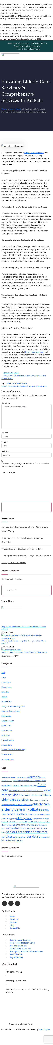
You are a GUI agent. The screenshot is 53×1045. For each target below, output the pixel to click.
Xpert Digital (44, 1029)
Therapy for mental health (13, 562)
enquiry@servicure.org (27, 46)
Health (4, 696)
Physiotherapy (7, 740)
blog (5, 375)
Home (4, 108)
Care (10, 375)
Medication (6, 716)
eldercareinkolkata (37, 791)
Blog (12, 925)
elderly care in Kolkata (34, 152)
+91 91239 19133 (27, 43)
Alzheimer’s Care (22, 777)
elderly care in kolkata (21, 809)
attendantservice (6, 781)
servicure (33, 836)
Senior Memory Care (19, 837)
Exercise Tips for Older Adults (11, 822)
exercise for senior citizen (40, 819)
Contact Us (15, 928)
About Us (14, 919)
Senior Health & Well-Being (13, 749)
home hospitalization (34, 352)
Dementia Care (18, 785)
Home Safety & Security (20, 948)
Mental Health (7, 720)
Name (4, 432)
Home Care (6, 701)
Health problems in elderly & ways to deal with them (26, 556)
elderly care (22, 383)
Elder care (11, 383)
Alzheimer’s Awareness (8, 777)
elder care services (15, 799)
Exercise (5, 691)
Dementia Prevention (30, 785)
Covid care (6, 682)
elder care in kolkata (24, 791)
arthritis (42, 777)
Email (3, 442)
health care (32, 822)
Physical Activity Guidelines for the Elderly (21, 549)
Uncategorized (7, 759)
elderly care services (36, 814)
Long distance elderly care (13, 706)
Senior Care (41, 375)
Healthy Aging (7, 825)
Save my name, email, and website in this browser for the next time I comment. (25, 465)
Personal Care (16, 954)
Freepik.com (38, 1024)
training (19, 840)
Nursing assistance (18, 945)
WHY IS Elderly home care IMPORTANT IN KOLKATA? (24, 652)
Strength (44, 837)
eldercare (13, 790)
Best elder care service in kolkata (27, 780)
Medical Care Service (10, 711)
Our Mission (6, 730)
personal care (14, 828)
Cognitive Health (6, 785)
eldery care (24, 818)
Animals (34, 777)
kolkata (35, 825)
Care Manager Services (20, 940)
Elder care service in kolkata (35, 795)
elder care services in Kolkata (19, 804)
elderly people (11, 819)
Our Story (5, 735)
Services (13, 922)
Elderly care (19, 375)
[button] (50, 56)
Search (45, 507)
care (44, 780)
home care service (23, 824)
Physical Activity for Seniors (30, 828)
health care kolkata (44, 822)
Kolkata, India (28, 49)
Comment (5, 403)
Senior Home (7, 378)
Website (4, 451)
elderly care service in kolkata (14, 386)
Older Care (30, 375)
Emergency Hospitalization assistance (26, 951)
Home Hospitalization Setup (22, 942)
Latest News (15, 108)
